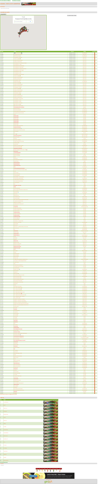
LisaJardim (84, 155)
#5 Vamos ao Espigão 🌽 (17, 94)
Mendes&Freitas (84, 198)
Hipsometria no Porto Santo (17, 222)
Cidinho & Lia (84, 179)
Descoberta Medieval (17, 175)
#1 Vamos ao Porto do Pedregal (18, 60)
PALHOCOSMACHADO (84, 259)
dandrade (5, 457)
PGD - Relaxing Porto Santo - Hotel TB (19, 296)
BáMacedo (84, 162)
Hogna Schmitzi (16, 223)
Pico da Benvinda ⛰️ (16, 310)
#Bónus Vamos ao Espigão (17, 104)
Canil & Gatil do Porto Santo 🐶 (18, 159)
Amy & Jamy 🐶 (16, 131)
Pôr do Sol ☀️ (16, 324)
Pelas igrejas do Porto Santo (17, 286)
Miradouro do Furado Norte (17, 243)
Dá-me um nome (16, 172)
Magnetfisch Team (84, 306)
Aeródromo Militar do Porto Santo (18, 125)
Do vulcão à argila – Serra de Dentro (19, 179)
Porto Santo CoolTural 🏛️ (17, 334)
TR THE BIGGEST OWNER (84, 337)
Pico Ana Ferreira (16, 306)
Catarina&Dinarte (6, 432)
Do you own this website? (18, 21)
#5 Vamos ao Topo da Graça (18, 97)
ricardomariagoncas (84, 148)
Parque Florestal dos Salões (17, 276)
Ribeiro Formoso (16, 357)
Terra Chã (15, 370)
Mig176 (85, 142)
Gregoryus (84, 114)
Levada (15, 236)
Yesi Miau (5, 426)
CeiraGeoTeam (6, 429)
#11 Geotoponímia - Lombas (17, 64)
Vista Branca (15, 387)
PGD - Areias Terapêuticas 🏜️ (18, 287)
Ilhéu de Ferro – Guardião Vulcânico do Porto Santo (21, 226)
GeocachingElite (84, 152)
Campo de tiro (16, 158)
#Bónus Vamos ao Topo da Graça (18, 105)
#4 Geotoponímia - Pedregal (17, 87)
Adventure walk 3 (16, 118)
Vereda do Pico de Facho (17, 380)
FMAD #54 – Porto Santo (17, 202)
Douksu (85, 333)
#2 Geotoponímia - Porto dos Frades (19, 74)
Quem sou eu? (16, 351)
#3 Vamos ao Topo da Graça (18, 85)
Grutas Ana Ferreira (16, 219)
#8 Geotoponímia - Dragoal (17, 101)
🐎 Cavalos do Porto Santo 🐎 (18, 54)
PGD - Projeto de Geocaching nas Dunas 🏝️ (20, 294)
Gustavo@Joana (84, 240)
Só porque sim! (16, 367)
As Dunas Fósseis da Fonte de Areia (19, 141)
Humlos (85, 313)
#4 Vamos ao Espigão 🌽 (17, 88)
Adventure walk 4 (16, 124)
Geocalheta (84, 340)
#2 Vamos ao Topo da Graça (18, 78)
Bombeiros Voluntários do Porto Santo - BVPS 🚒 (20, 149)
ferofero (85, 219)
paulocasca (5, 420)
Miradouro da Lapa (16, 242)
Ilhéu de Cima (15, 225)
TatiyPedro (5, 454)
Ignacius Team (85, 300)
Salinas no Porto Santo (17, 360)
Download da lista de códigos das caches (8, 394)
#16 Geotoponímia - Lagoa (17, 71)
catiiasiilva (84, 380)
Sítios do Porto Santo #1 (17, 364)
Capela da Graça (16, 161)
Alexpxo (84, 320)
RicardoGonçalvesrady (84, 206)
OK (30, 21)
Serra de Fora (16, 361)
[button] (20, 31)
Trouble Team (5, 451)
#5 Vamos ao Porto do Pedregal (18, 95)
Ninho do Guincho (16, 256)
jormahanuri (5, 411)
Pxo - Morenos (16, 350)
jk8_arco (84, 132)
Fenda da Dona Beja (16, 198)
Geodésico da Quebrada (17, 213)
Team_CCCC (84, 54)
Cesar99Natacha (84, 81)
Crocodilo (84, 374)
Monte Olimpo (16, 250)
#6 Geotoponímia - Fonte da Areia (18, 98)
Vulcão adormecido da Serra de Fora (19, 390)
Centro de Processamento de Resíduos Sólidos (20, 169)
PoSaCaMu (84, 115)
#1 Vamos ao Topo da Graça (18, 61)
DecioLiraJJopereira (84, 131)
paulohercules (85, 199)
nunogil (85, 185)
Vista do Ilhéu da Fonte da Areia (18, 388)
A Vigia (15, 114)
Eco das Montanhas (16, 182)
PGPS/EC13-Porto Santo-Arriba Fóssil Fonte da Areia (21, 303)
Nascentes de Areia (16, 253)
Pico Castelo (15, 307)
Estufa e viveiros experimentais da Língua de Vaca (21, 189)
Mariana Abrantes (84, 250)
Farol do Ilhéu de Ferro (17, 196)
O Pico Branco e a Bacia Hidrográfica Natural (20, 260)
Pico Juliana (15, 317)
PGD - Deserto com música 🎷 (18, 290)
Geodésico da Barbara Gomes (18, 209)
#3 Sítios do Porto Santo (17, 81)
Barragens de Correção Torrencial (18, 145)
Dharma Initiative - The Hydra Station (19, 176)
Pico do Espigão (16, 314)
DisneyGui (84, 270)
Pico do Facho (16, 316)
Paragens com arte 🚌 (17, 269)
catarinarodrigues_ (84, 330)
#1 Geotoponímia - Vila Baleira (18, 57)
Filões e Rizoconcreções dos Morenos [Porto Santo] (21, 199)
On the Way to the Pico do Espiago (18, 266)
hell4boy (5, 423)
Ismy (14, 229)
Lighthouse (15, 239)
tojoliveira (84, 186)
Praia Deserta (16, 343)
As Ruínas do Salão (16, 142)
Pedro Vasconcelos (84, 135)
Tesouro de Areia (16, 371)
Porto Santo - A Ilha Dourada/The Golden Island (20, 333)
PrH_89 (85, 138)
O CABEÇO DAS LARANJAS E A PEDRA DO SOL (21, 259)
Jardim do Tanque (16, 232)
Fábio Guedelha (84, 196)
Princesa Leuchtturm (16, 347)
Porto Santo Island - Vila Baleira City (19, 337)
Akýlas (85, 176)
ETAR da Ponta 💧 (16, 192)
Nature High (84, 225)
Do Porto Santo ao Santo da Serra (18, 178)
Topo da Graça (16, 377)
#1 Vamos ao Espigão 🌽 (17, 58)
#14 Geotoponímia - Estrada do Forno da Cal (20, 68)
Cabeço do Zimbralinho (17, 155)
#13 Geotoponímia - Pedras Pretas (18, 67)
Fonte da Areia (16, 205)
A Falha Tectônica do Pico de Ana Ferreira (19, 111)
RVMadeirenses (84, 350)
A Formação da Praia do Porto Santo (19, 112)
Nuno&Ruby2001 (84, 229)
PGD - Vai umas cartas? (17, 297)
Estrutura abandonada (17, 188)
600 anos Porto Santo (17, 108)
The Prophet (15, 374)
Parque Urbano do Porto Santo (18, 280)
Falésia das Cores (16, 195)
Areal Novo (15, 138)
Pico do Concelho (16, 313)
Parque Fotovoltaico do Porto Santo (18, 279)
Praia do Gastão (16, 344)
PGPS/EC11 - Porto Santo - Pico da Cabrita (20, 300)
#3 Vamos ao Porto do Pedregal (18, 84)
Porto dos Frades (16, 330)
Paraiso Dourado (16, 270)
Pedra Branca (16, 283)
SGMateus (17, 3)
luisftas (85, 161)
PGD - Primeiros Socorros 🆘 (18, 293)
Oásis (14, 263)
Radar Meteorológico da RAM (18, 353)
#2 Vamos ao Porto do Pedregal (18, 77)
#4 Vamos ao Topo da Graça (18, 91)
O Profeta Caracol (16, 262)
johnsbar (84, 384)
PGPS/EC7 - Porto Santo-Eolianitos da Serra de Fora (21, 304)
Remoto (15, 354)
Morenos (15, 252)
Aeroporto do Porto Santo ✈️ (18, 128)
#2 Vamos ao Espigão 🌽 (17, 75)
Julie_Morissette (84, 151)
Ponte (14, 323)
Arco (14, 132)
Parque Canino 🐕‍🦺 (16, 273)
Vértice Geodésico (16, 381)
